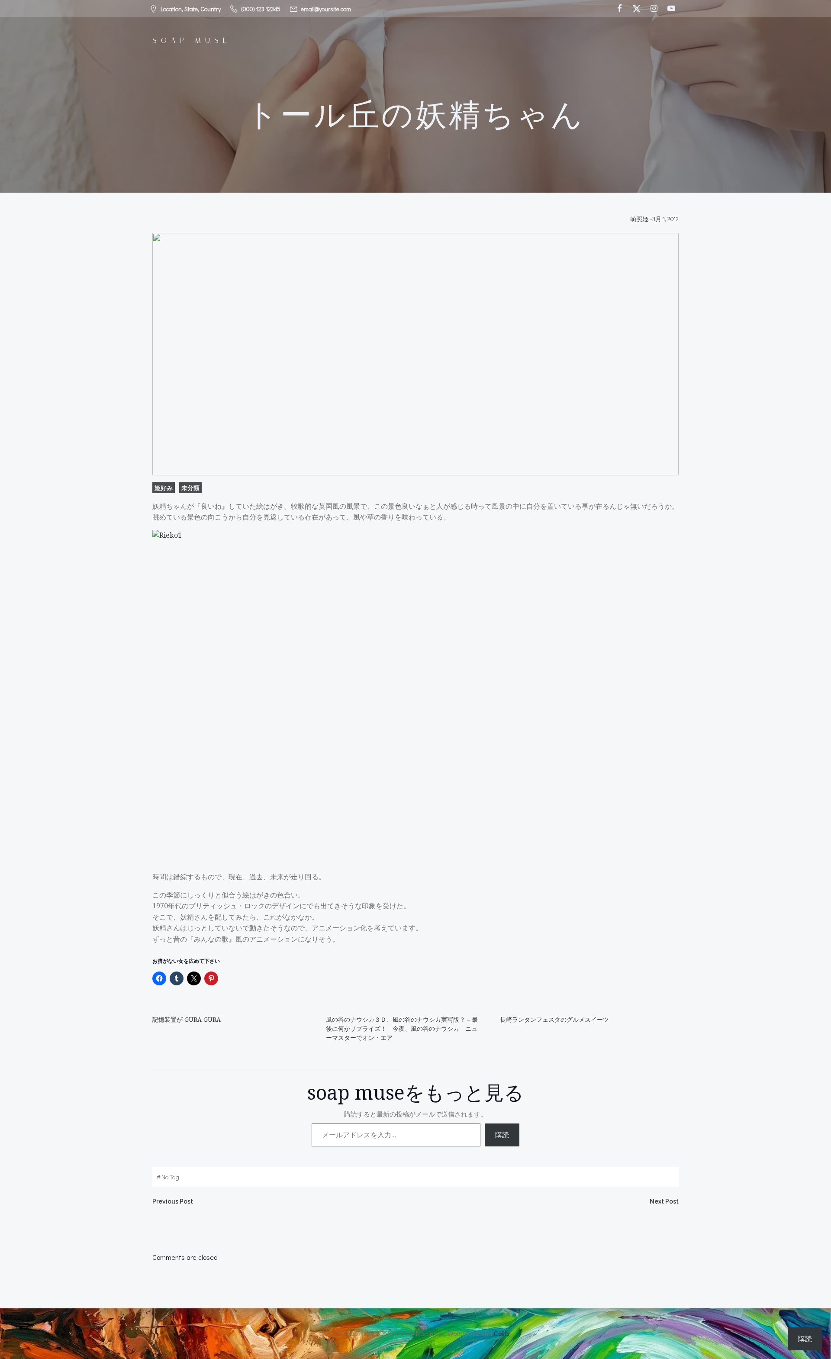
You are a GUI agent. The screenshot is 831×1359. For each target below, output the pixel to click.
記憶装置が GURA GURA (186, 1019)
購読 (502, 1134)
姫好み (164, 488)
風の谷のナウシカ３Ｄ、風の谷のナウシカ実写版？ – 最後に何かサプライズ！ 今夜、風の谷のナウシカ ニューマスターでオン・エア (402, 1028)
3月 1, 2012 (665, 219)
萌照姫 (639, 219)
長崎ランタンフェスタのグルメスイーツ (554, 1019)
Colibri (503, 1333)
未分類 (190, 488)
